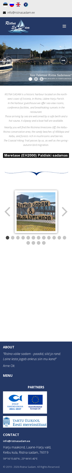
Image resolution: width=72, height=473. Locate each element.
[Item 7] (38, 238)
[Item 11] (59, 238)
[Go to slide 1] (30, 79)
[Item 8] (44, 238)
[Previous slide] (8, 60)
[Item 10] (54, 238)
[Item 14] (33, 243)
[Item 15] (38, 243)
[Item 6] (33, 238)
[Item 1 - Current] (7, 238)
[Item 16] (44, 243)
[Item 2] (13, 238)
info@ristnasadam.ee (16, 441)
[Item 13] (28, 243)
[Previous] (8, 211)
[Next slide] (63, 60)
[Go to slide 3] (41, 79)
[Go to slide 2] (36, 79)
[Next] (64, 211)
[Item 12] (64, 238)
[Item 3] (18, 238)
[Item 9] (49, 238)
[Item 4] (23, 238)
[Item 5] (28, 238)
